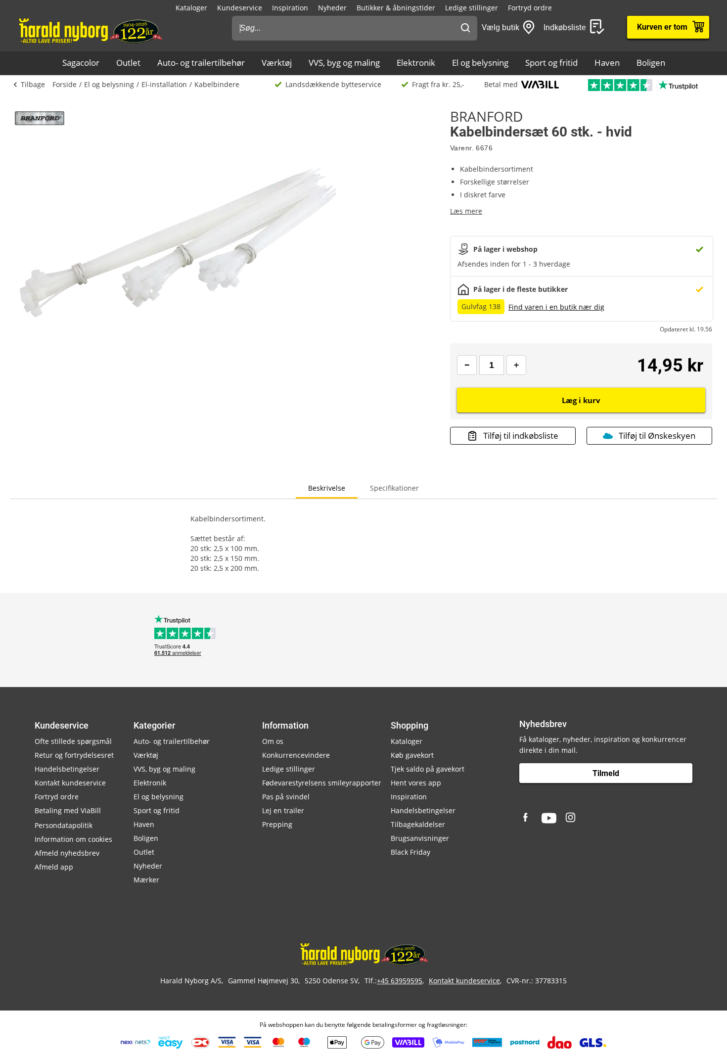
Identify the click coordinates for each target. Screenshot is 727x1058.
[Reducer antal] (467, 365)
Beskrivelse (326, 488)
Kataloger (191, 7)
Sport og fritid (551, 62)
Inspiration (290, 7)
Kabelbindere (216, 84)
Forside (64, 84)
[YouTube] (549, 818)
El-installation (164, 84)
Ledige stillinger (471, 7)
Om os (272, 741)
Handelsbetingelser (67, 769)
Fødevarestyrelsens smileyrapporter (321, 782)
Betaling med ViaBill (68, 810)
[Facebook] (526, 818)
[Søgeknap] (465, 28)
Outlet (128, 62)
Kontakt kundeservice (70, 782)
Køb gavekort (412, 755)
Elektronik (416, 62)
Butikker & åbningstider (396, 7)
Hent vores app (416, 782)
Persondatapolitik (63, 825)
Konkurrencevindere (296, 755)
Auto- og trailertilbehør (201, 62)
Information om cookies (73, 839)
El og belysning (480, 62)
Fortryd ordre (530, 7)
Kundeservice (239, 7)
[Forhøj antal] (516, 365)
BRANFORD (486, 116)
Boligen (650, 62)
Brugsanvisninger (420, 838)
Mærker (146, 879)
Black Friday (410, 852)
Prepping (277, 824)
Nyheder (332, 7)
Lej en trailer (283, 810)
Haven (607, 62)
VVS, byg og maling (344, 62)
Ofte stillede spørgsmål (73, 741)
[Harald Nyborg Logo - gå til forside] (90, 30)
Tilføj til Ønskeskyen (657, 435)
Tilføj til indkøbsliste (520, 435)
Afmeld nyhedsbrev (67, 853)
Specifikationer (394, 488)
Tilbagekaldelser (418, 824)
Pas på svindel (286, 796)
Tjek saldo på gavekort (427, 769)
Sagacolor (80, 62)
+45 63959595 (399, 980)
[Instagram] (571, 818)
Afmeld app (54, 867)
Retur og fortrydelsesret (74, 755)
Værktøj (277, 62)
